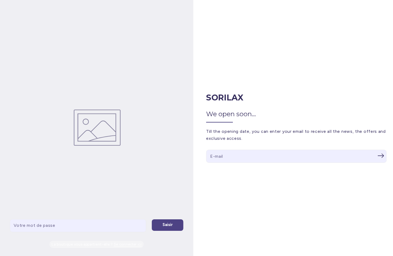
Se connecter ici (128, 244)
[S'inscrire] (381, 155)
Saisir (168, 224)
